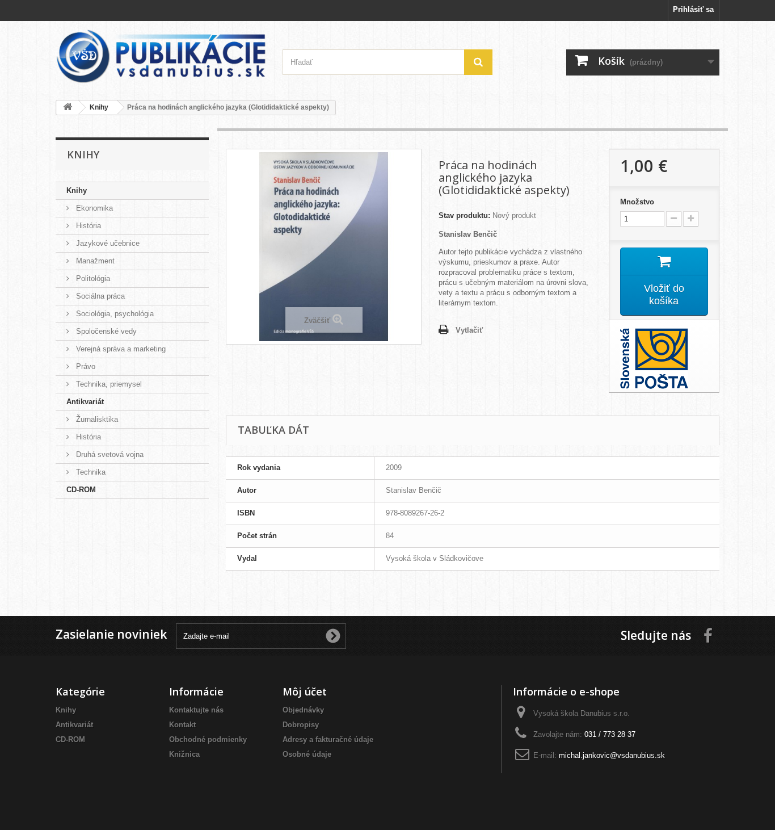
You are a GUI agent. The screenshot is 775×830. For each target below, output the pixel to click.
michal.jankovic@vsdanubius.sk (612, 755)
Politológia (92, 278)
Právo (84, 366)
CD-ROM (81, 489)
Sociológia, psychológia (114, 313)
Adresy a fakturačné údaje (328, 739)
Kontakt (182, 724)
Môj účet (305, 691)
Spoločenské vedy (105, 331)
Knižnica (184, 754)
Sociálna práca (99, 296)
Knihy (76, 190)
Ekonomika (93, 208)
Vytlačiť (469, 330)
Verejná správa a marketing (120, 349)
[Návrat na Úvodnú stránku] (67, 107)
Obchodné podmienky (208, 739)
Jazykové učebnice (107, 243)
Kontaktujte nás (196, 710)
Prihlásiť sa (693, 9)
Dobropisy (301, 724)
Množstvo (637, 202)
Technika (90, 472)
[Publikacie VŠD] (161, 56)
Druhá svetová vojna (109, 454)
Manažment (94, 261)
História (87, 225)
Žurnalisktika (96, 419)
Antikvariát (85, 401)
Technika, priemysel (108, 384)
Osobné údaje (307, 754)
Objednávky (303, 710)
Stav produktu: (464, 215)
